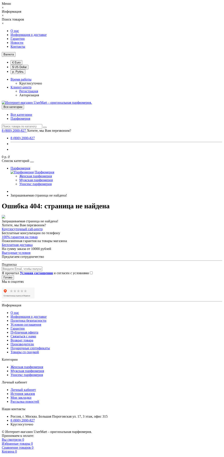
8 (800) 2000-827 (22, 138)
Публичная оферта (24, 332)
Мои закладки (21, 397)
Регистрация (28, 91)
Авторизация (29, 95)
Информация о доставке (28, 35)
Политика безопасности (28, 320)
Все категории (21, 114)
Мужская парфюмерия (36, 180)
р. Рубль (18, 71)
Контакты (17, 46)
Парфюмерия (20, 118)
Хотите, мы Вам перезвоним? (49, 130)
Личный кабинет (23, 390)
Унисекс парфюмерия (35, 184)
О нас (14, 31)
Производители (22, 344)
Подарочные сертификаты (30, 348)
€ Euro (16, 62)
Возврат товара (21, 340)
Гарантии (17, 38)
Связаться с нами (23, 336)
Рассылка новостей (24, 401)
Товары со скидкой (24, 352)
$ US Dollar (19, 67)
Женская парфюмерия (35, 176)
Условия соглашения (25, 324)
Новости (16, 42)
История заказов (22, 393)
